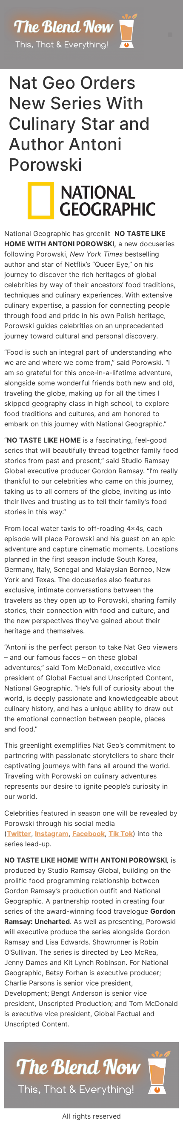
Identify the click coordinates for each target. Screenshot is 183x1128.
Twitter (19, 833)
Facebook (88, 833)
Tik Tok (121, 833)
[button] (170, 34)
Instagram (52, 833)
